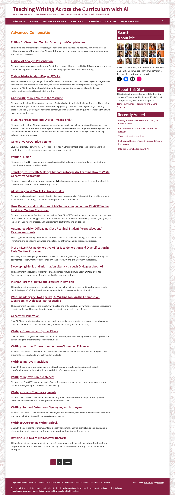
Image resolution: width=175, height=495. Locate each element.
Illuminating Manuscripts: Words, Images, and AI (42, 119)
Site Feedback (94, 21)
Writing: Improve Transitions (29, 361)
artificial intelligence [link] (94, 271)
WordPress (148, 482)
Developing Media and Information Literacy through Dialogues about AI (57, 266)
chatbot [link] (61, 181)
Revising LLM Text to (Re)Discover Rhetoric (38, 437)
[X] (119, 79)
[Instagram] (139, 79)
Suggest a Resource (129, 21)
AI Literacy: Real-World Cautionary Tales (37, 191)
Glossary (34, 21)
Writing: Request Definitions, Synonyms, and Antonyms (46, 407)
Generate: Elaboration (25, 315)
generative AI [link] (42, 256)
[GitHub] (132, 79)
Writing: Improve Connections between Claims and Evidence (50, 346)
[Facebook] (125, 79)
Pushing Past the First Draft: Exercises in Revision (42, 281)
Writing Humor (21, 156)
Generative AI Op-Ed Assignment (32, 141)
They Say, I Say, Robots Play (131, 136)
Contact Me (110, 21)
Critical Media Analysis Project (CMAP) (36, 76)
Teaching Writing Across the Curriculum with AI (71, 9)
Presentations (77, 21)
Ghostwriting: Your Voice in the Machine (37, 98)
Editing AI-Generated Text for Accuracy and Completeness (48, 42)
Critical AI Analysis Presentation (32, 61)
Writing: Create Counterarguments (33, 392)
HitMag (160, 482)
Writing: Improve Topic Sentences (32, 377)
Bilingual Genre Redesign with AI (133, 148)
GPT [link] (30, 162)
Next (67, 462)
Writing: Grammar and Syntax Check (34, 331)
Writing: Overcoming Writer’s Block (34, 422)
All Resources (19, 21)
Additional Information (53, 21)
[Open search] (163, 21)
